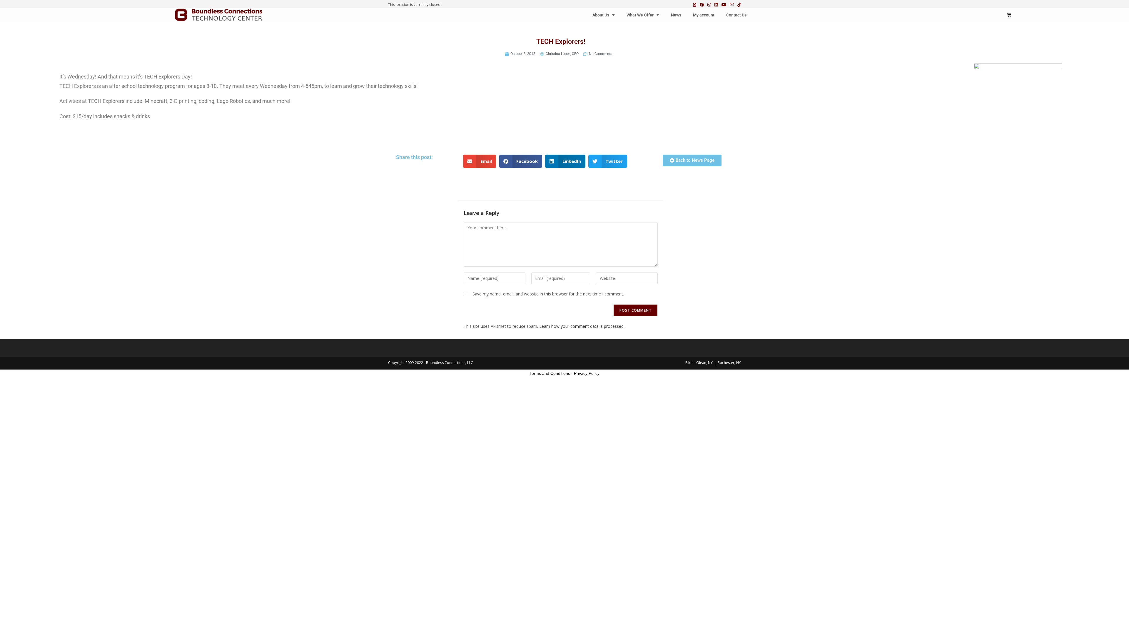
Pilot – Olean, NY (699, 362)
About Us (600, 15)
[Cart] (1008, 15)
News (676, 15)
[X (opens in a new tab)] (694, 5)
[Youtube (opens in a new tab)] (724, 5)
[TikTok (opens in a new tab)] (738, 5)
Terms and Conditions (550, 373)
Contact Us (736, 15)
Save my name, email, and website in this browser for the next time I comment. (548, 294)
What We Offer (640, 15)
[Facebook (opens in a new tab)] (702, 5)
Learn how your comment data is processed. (581, 326)
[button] (479, 161)
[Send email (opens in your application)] (732, 5)
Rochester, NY (729, 362)
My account (703, 15)
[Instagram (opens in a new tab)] (709, 5)
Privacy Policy (586, 373)
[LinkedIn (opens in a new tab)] (716, 5)
